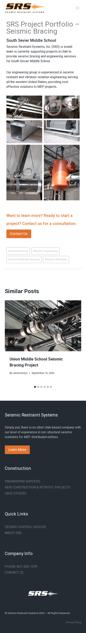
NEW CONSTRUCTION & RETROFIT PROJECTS (37, 487)
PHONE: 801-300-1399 (21, 566)
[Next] (75, 342)
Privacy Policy (73, 622)
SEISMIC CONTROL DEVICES (25, 527)
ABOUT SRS (13, 533)
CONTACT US (14, 572)
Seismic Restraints (56, 259)
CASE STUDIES (15, 493)
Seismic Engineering (45, 251)
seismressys (20, 372)
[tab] (35, 387)
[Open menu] (77, 8)
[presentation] (43, 325)
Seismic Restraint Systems (24, 259)
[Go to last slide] (11, 342)
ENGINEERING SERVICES (22, 481)
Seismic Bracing (18, 251)
